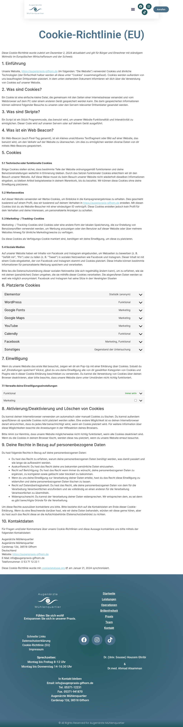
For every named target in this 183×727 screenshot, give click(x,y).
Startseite (109, 593)
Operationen (109, 605)
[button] (133, 9)
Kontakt (109, 628)
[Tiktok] (144, 12)
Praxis (109, 616)
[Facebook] (141, 6)
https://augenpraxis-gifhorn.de (39, 71)
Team (109, 622)
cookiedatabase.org (53, 567)
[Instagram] (149, 6)
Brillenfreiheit (109, 610)
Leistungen (109, 599)
